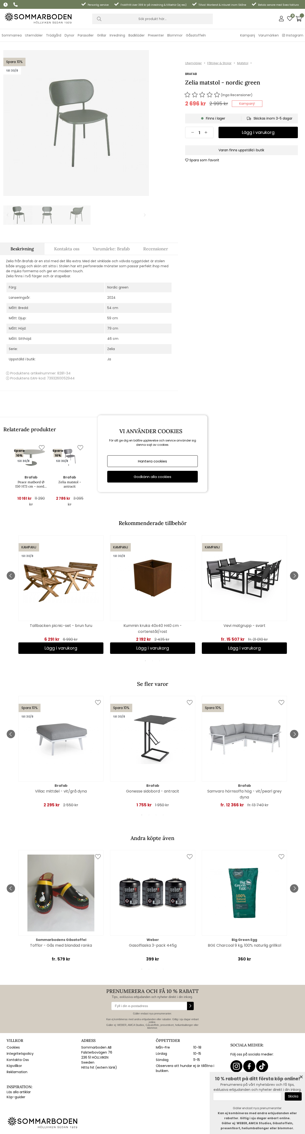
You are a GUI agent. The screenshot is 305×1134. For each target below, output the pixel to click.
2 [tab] (152, 660)
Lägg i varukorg (244, 648)
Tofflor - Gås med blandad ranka (61, 945)
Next (294, 576)
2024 (111, 297)
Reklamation (17, 1072)
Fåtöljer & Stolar (219, 63)
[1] (76, 123)
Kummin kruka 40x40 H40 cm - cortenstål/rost (152, 628)
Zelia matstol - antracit (69, 484)
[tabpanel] (61, 594)
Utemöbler (193, 63)
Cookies (13, 1047)
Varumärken (268, 35)
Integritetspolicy (20, 1053)
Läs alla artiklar (19, 1092)
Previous (11, 576)
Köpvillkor (14, 1065)
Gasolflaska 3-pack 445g (153, 945)
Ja (109, 359)
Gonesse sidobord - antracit (152, 791)
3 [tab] (159, 660)
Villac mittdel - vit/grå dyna (61, 791)
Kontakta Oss (18, 1059)
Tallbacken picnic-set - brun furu (61, 625)
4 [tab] (163, 815)
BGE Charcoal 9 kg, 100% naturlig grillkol (244, 945)
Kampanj (247, 35)
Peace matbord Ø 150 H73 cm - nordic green (31, 484)
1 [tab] (145, 660)
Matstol (242, 63)
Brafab (191, 74)
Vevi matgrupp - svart (244, 625)
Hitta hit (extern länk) (99, 1067)
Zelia (111, 348)
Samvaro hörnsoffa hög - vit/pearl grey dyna (244, 794)
